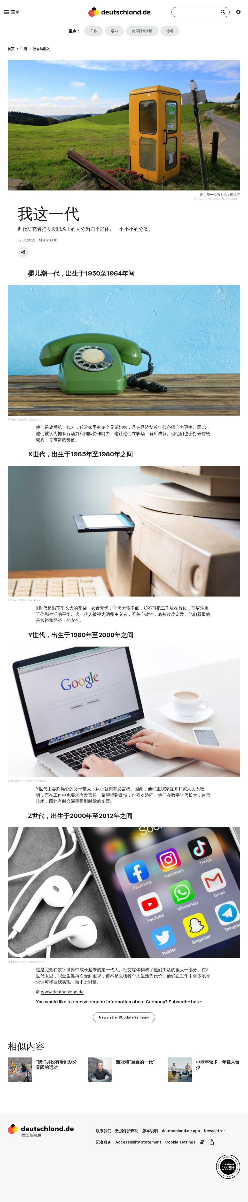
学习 (114, 31)
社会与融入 (41, 49)
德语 (169, 31)
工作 (93, 31)
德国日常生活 (142, 31)
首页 (11, 49)
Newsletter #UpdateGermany (124, 1017)
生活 (23, 49)
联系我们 (103, 1130)
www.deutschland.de (62, 991)
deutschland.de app (181, 1130)
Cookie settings (180, 1142)
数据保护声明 (127, 1130)
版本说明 (150, 1130)
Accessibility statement (138, 1142)
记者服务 (103, 1142)
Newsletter (214, 1130)
